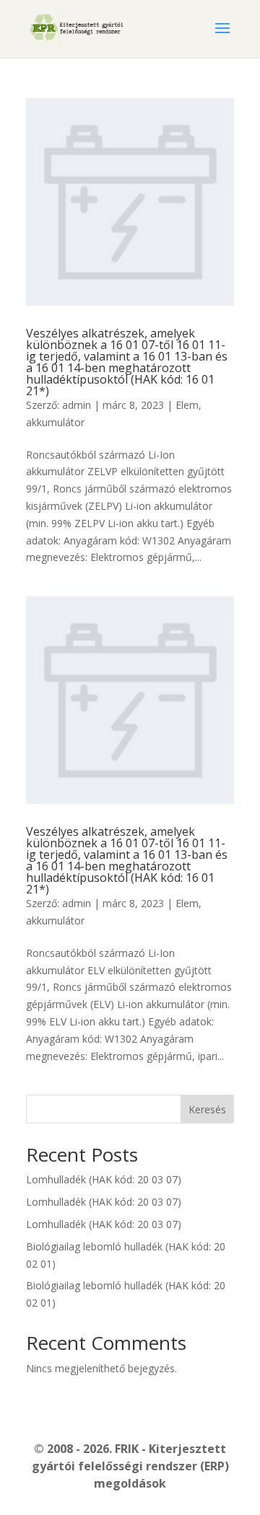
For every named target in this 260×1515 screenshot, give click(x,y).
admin (76, 405)
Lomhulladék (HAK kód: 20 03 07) (103, 1179)
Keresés (207, 1109)
